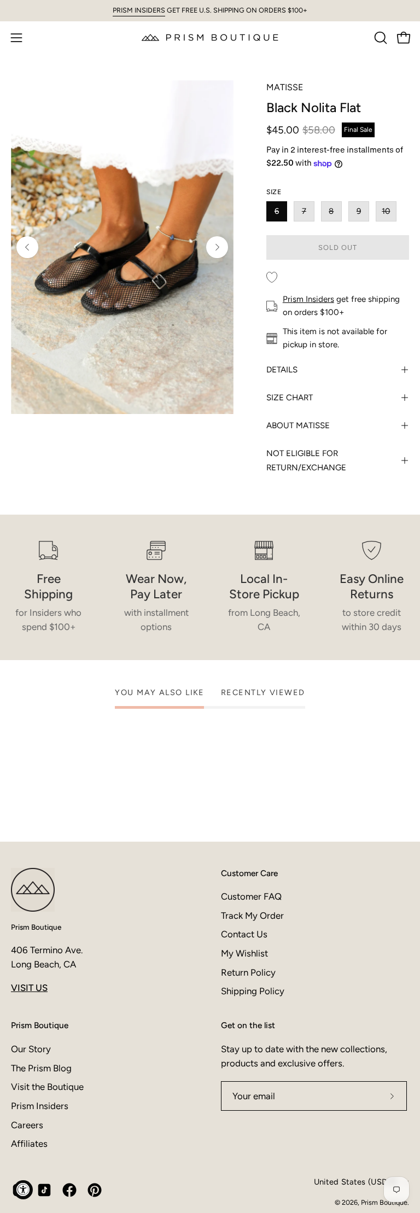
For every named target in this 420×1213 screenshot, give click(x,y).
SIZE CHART (289, 398)
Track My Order (252, 915)
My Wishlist (244, 953)
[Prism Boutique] (210, 37)
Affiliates (29, 1143)
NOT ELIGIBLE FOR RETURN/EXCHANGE (306, 460)
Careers (27, 1124)
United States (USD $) (355, 1182)
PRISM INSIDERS (139, 10)
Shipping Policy (252, 990)
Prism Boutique (36, 927)
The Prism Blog (41, 1067)
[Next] (217, 247)
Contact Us (244, 934)
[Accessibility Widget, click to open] (23, 1189)
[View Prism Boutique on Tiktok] (44, 1190)
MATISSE (284, 87)
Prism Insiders (308, 299)
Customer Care (249, 873)
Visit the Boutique (47, 1086)
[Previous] (27, 247)
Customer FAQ (251, 896)
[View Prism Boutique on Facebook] (69, 1190)
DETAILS (282, 370)
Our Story (31, 1048)
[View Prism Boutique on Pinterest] (94, 1190)
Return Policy (248, 972)
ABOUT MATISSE (298, 425)
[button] (379, 37)
